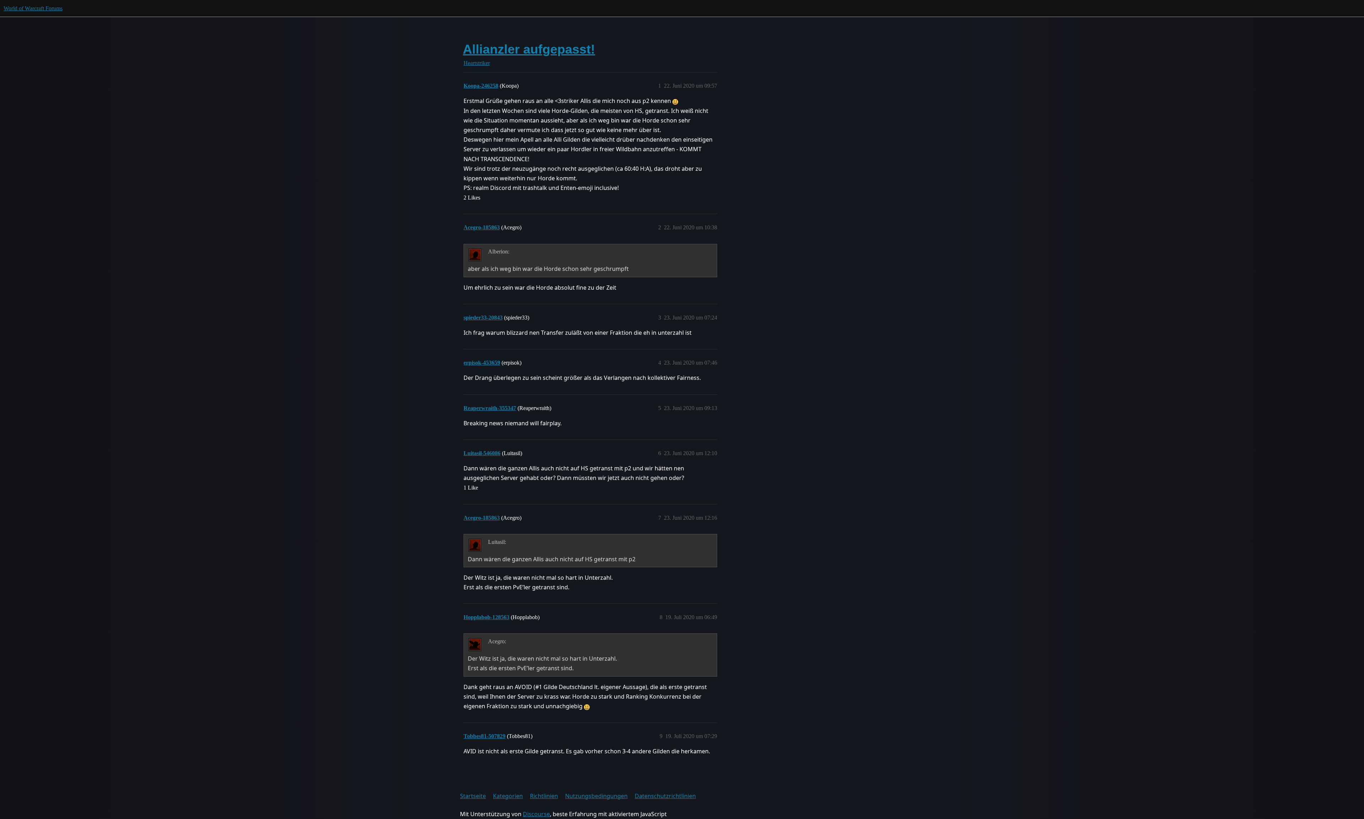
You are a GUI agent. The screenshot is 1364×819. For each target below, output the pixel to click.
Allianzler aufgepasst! (529, 49)
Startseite (473, 796)
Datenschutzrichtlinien (665, 796)
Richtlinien (544, 796)
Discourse (536, 814)
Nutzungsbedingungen (596, 796)
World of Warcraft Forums (33, 8)
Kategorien (508, 796)
